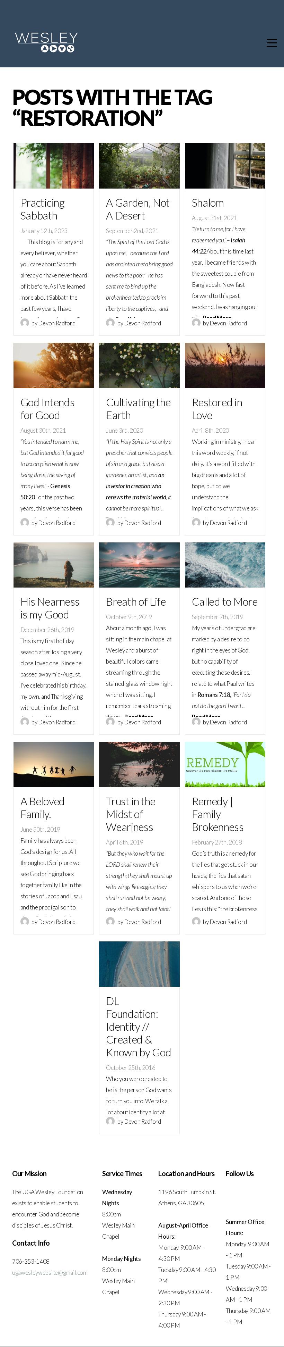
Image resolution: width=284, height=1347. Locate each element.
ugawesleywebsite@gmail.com (50, 1272)
